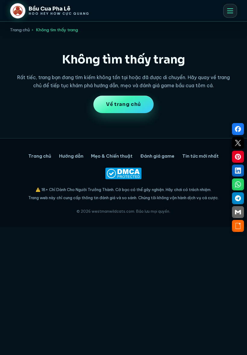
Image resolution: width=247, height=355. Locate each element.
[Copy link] (238, 226)
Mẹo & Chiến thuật (112, 156)
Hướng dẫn (71, 156)
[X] (238, 143)
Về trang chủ (123, 104)
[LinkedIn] (238, 171)
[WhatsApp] (238, 184)
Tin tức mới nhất (200, 156)
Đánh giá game (157, 156)
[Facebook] (238, 129)
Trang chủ (20, 29)
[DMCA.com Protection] (123, 173)
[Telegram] (238, 198)
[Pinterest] (238, 157)
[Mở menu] (230, 11)
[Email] (238, 212)
